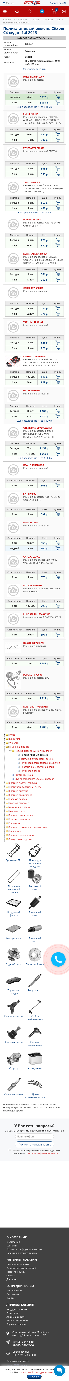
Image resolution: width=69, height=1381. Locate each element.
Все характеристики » (34, 68)
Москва (10, 2)
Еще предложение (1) (34, 106)
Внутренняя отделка (20, 839)
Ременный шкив (24, 774)
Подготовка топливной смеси (25, 786)
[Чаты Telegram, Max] (59, 1370)
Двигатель (15, 738)
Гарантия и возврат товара (21, 1252)
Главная (7, 19)
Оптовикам (12, 1294)
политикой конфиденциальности (42, 1153)
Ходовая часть (17, 811)
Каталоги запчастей (17, 1264)
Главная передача (19, 802)
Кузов (12, 734)
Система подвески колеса (23, 815)
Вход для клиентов (16, 1309)
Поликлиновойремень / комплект (33, 750)
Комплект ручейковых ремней (37, 758)
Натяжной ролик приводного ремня (40, 762)
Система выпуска (18, 790)
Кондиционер (16, 831)
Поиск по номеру (15, 1271)
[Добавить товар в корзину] (58, 97)
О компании (13, 1241)
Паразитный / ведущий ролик (37, 766)
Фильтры (14, 742)
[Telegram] (42, 12)
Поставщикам (14, 1290)
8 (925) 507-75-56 (23, 1345)
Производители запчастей (21, 1268)
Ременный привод (19, 746)
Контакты (11, 1245)
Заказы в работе (15, 1316)
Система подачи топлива (23, 782)
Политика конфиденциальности (24, 1249)
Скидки (10, 1297)
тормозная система (19, 806)
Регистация (12, 1313)
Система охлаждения (20, 794)
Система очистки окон (21, 835)
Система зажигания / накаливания (28, 827)
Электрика (15, 823)
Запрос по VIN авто (17, 1320)
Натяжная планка (30, 770)
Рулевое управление (20, 819)
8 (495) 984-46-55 (23, 1341)
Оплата (10, 1275)
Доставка (11, 1279)
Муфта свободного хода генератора (34, 778)
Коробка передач (18, 798)
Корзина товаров (16, 1324)
